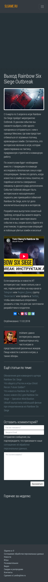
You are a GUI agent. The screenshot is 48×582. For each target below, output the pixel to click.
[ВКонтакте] (15, 313)
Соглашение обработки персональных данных (24, 554)
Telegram (8, 292)
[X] (18, 313)
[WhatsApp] (29, 313)
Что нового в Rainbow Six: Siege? (20, 391)
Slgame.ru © (9, 551)
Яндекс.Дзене (25, 292)
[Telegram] (33, 313)
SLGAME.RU (11, 6)
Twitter (35, 296)
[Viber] (25, 313)
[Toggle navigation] (42, 6)
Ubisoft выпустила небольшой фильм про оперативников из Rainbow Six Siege (22, 406)
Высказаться (37, 483)
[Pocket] (22, 313)
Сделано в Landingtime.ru (15, 575)
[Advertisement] (24, 41)
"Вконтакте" (10, 296)
